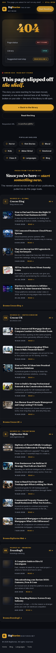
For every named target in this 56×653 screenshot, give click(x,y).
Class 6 (12, 158)
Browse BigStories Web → (14, 538)
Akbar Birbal (27, 151)
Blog (48, 158)
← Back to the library (28, 107)
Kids (10, 151)
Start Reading (45, 9)
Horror (12, 144)
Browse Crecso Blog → (13, 306)
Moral (47, 144)
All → (51, 201)
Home (4, 647)
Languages (31, 158)
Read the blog (28, 115)
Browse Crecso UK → (12, 422)
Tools (29, 647)
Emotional (46, 151)
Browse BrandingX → (12, 618)
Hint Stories (29, 144)
